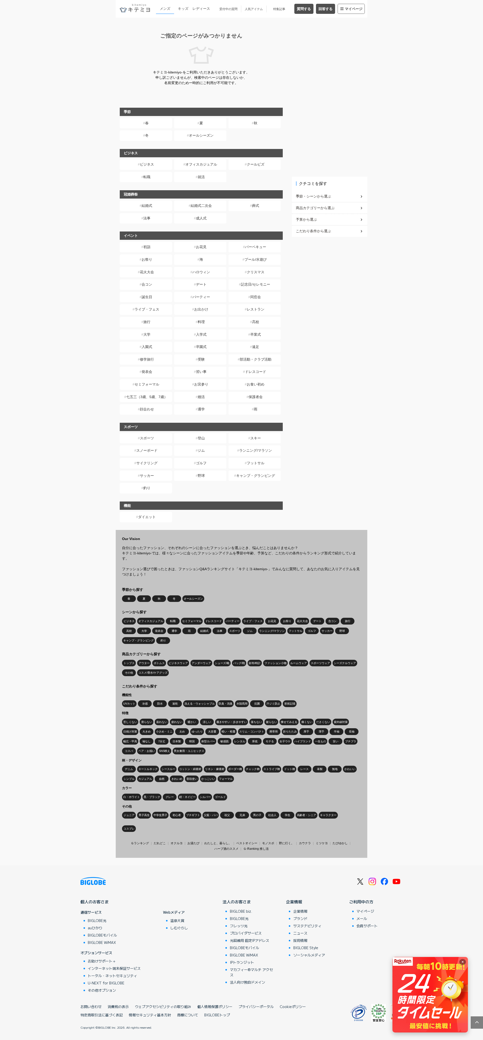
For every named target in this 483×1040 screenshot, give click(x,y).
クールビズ (255, 164)
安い (335, 741)
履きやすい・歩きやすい (231, 721)
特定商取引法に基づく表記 (101, 1014)
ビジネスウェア (178, 663)
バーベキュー (255, 247)
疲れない (176, 721)
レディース (201, 9)
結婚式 (147, 206)
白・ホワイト (131, 796)
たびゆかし (340, 843)
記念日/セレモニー (255, 284)
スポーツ (147, 438)
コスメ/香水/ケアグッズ (153, 672)
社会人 (272, 815)
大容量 (212, 731)
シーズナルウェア (345, 663)
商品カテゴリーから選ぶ (315, 208)
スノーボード (146, 450)
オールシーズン (201, 135)
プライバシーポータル (256, 1006)
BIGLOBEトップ (217, 1014)
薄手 (321, 731)
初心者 (177, 815)
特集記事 (279, 9)
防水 (160, 703)
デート (201, 284)
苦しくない (130, 721)
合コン (147, 284)
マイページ (354, 9)
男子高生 (144, 815)
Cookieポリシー (293, 1006)
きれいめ (176, 778)
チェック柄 (253, 769)
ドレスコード (255, 372)
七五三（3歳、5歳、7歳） (147, 397)
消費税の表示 (118, 1006)
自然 (162, 778)
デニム (129, 769)
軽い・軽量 (228, 731)
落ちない (256, 721)
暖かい (192, 721)
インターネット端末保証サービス (114, 968)
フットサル (255, 463)
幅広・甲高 (130, 741)
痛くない (306, 721)
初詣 (146, 247)
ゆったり (197, 731)
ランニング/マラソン (255, 450)
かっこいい (208, 778)
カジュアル (145, 778)
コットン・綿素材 (190, 769)
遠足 (255, 347)
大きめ (146, 731)
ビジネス (147, 164)
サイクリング (146, 463)
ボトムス (159, 663)
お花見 (201, 247)
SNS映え (164, 750)
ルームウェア (298, 663)
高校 (255, 322)
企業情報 (294, 902)
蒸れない (161, 721)
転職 (146, 177)
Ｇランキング (140, 843)
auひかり (95, 927)
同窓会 (255, 297)
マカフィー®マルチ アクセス (251, 972)
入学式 (201, 334)
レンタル (239, 741)
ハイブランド (302, 741)
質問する (304, 9)
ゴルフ (201, 463)
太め (182, 731)
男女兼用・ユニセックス (189, 750)
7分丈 (161, 741)
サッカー (147, 476)
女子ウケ (285, 741)
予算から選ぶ (306, 219)
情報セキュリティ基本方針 (150, 1014)
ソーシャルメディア (309, 954)
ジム (201, 450)
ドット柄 (289, 769)
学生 (287, 815)
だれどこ (160, 843)
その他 (129, 672)
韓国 (192, 741)
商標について (187, 1014)
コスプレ (129, 828)
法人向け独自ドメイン (247, 982)
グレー (170, 796)
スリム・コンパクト (251, 731)
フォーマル (226, 778)
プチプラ (350, 741)
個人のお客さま (94, 902)
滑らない (146, 721)
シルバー (205, 796)
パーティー (201, 297)
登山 (201, 438)
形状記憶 (289, 703)
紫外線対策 (341, 721)
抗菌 (257, 703)
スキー (255, 438)
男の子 (257, 815)
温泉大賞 (177, 920)
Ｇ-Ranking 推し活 (256, 849)
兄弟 (242, 815)
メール (361, 918)
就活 (201, 177)
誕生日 (147, 297)
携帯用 (273, 731)
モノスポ (268, 843)
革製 (320, 769)
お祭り (147, 259)
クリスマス (255, 272)
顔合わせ (147, 409)
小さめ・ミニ (164, 731)
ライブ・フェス (147, 309)
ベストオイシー (246, 843)
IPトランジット (242, 962)
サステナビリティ (307, 925)
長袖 (351, 731)
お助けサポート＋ (102, 961)
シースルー (168, 769)
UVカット (129, 703)
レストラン (255, 309)
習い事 (201, 372)
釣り (146, 488)
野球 (201, 476)
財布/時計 (255, 663)
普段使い (191, 778)
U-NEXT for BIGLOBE (106, 982)
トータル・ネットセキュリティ (112, 975)
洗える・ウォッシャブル (199, 703)
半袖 (336, 731)
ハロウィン (201, 272)
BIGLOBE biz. (241, 911)
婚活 (201, 397)
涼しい (207, 721)
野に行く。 (286, 843)
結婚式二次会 (201, 206)
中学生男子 (160, 815)
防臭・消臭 (225, 703)
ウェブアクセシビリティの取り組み (163, 1006)
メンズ (165, 9)
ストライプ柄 (271, 769)
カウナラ (305, 843)
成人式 (201, 218)
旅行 (146, 322)
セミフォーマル (147, 384)
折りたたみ (290, 731)
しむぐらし (179, 927)
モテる (270, 741)
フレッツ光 (239, 925)
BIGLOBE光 (97, 920)
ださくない (323, 721)
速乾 (175, 703)
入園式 (147, 347)
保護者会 (256, 397)
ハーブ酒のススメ (226, 849)
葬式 (255, 206)
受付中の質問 (228, 9)
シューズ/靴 (222, 663)
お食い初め (255, 384)
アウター (144, 663)
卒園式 (201, 347)
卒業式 (255, 334)
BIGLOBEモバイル (102, 935)
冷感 (145, 703)
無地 (335, 769)
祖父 (227, 815)
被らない (271, 721)
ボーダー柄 (235, 769)
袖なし (146, 741)
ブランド (300, 918)
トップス (129, 663)
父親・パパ (211, 815)
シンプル (129, 778)
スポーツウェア (320, 663)
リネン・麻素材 (214, 769)
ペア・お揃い (146, 750)
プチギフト (193, 815)
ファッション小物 (275, 663)
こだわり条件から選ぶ (313, 231)
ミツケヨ (322, 843)
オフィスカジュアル (201, 164)
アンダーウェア (201, 663)
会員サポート (367, 925)
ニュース (300, 933)
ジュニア (129, 815)
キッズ (183, 9)
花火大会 (147, 272)
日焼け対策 (130, 731)
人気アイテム (254, 9)
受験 (201, 359)
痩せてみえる (289, 721)
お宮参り (201, 384)
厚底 (255, 741)
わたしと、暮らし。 (217, 843)
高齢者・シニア (306, 815)
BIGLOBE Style (305, 947)
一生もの (320, 741)
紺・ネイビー (187, 796)
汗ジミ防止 (273, 703)
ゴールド (220, 796)
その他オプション (102, 990)
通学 (201, 409)
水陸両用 (242, 703)
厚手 (306, 731)
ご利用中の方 (361, 902)
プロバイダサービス (246, 933)
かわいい (349, 769)
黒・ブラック (152, 796)
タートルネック (148, 769)
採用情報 (300, 940)
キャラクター (328, 815)
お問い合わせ (91, 1006)
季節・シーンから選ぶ (313, 196)
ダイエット (147, 517)
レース (304, 769)
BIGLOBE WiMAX (102, 942)
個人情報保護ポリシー (214, 1006)
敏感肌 (224, 741)
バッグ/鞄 (239, 663)
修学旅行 (147, 359)
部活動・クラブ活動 (255, 359)
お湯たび (193, 843)
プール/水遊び (256, 259)
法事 (146, 218)
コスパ (129, 750)
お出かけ (201, 309)
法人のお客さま (237, 902)
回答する (325, 9)
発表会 (147, 372)
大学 (146, 334)
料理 (201, 322)
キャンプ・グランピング (255, 476)
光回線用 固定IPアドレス (249, 940)
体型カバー (208, 741)
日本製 (177, 741)
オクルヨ (177, 843)
